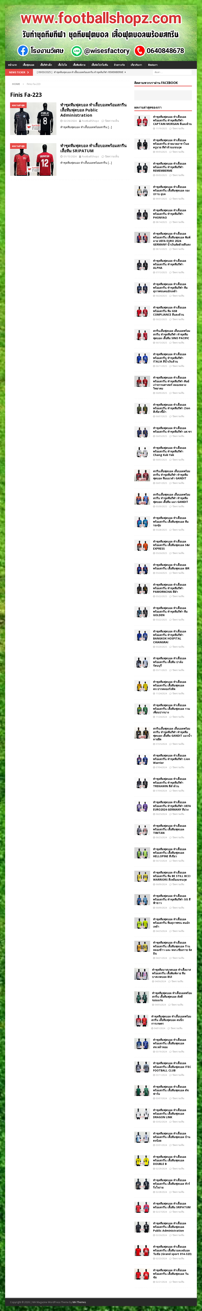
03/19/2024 (161, 1051)
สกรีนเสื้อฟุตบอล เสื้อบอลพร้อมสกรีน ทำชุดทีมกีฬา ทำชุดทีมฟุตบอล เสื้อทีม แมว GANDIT (171, 498)
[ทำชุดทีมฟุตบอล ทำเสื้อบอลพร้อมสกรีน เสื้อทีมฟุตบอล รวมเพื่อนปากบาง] (142, 708)
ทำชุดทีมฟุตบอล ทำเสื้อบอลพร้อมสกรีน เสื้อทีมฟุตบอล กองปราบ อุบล (171, 190)
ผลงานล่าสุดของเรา (148, 107)
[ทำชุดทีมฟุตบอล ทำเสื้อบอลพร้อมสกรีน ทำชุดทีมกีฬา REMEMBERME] (142, 167)
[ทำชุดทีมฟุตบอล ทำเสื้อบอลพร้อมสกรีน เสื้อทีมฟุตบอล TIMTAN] (142, 829)
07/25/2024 (161, 743)
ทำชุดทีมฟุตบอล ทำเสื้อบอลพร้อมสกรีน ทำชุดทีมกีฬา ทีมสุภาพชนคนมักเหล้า (170, 287)
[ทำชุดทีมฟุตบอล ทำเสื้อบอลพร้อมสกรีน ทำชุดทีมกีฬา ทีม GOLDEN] (142, 611)
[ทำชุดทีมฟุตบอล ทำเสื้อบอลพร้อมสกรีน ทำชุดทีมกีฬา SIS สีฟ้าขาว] (142, 899)
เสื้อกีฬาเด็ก (46, 65)
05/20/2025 (161, 646)
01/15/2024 (70, 156)
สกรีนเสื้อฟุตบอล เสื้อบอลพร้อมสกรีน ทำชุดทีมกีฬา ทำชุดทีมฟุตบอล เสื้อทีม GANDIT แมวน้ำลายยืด (172, 734)
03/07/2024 (161, 1098)
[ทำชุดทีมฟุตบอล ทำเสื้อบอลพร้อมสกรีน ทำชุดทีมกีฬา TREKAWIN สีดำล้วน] (142, 782)
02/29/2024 (161, 1168)
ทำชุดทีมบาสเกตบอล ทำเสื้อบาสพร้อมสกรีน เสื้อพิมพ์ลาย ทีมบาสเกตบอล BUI (171, 973)
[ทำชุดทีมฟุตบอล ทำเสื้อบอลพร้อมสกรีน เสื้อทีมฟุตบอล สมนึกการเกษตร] (141, 1021)
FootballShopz (90, 121)
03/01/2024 (161, 1145)
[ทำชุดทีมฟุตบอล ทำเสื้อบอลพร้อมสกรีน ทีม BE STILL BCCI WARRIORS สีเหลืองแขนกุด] (142, 876)
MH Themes (79, 1302)
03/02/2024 (161, 1121)
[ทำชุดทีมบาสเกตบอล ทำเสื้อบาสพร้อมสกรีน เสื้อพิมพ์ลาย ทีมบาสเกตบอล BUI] (141, 974)
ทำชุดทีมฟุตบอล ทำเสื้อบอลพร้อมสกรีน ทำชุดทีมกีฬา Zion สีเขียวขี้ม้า (171, 408)
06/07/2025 (161, 416)
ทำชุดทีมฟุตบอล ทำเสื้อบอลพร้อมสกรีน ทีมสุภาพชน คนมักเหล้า (171, 922)
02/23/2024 (161, 1258)
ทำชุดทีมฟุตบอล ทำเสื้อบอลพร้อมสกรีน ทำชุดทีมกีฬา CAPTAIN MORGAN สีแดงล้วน (172, 120)
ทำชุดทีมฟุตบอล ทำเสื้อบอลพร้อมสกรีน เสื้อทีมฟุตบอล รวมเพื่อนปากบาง (171, 708)
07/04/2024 (161, 767)
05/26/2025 (161, 553)
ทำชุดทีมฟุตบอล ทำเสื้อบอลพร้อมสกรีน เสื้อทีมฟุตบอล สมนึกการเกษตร (171, 1019)
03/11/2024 (161, 1074)
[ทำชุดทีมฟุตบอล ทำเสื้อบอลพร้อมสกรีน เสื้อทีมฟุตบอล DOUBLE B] (142, 1160)
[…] (110, 127)
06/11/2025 (161, 365)
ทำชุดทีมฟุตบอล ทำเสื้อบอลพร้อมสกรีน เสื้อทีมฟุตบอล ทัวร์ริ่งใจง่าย (171, 1183)
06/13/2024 (161, 860)
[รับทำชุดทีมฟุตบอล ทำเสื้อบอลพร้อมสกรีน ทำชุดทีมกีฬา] (101, 59)
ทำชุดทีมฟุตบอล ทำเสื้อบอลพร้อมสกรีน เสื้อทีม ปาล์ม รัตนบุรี (169, 661)
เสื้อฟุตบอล (28, 65)
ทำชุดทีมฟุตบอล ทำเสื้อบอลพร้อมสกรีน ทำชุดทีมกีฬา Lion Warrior (171, 758)
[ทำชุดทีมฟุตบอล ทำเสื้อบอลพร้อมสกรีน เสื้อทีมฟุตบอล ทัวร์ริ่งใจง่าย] (142, 1183)
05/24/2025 (161, 572)
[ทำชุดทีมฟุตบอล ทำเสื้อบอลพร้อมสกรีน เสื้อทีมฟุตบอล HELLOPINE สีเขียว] (142, 852)
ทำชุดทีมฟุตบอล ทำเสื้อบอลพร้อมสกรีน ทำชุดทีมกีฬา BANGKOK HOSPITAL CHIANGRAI (169, 636)
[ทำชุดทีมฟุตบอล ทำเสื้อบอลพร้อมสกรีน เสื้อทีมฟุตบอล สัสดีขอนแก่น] (141, 997)
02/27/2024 (161, 1211)
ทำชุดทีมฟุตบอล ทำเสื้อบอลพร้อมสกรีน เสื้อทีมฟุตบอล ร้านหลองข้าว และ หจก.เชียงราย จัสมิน (172, 948)
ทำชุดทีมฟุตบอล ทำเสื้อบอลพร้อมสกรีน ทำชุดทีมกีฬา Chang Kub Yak (169, 451)
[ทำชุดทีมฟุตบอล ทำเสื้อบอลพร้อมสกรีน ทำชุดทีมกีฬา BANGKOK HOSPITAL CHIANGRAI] (142, 635)
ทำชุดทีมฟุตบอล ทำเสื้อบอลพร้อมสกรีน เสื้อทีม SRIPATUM (93, 148)
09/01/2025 (161, 198)
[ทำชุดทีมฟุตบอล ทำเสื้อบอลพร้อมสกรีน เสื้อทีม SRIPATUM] (142, 1207)
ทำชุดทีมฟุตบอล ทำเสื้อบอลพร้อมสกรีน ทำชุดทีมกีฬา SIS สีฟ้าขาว (172, 899)
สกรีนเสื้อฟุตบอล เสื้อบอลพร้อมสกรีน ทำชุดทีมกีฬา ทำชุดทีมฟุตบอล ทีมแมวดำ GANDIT (171, 474)
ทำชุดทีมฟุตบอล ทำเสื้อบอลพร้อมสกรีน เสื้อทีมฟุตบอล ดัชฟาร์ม (171, 1090)
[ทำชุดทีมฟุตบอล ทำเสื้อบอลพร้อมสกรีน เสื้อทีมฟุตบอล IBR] (142, 568)
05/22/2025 (161, 596)
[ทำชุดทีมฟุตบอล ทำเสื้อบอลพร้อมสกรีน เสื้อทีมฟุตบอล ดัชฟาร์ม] (142, 1090)
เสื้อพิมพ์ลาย (79, 65)
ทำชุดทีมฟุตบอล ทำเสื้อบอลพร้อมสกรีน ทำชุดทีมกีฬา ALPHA (169, 264)
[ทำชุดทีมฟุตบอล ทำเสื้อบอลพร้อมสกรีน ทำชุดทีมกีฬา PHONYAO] (142, 214)
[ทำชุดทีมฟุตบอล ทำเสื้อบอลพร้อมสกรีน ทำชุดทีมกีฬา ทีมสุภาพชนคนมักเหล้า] (142, 287)
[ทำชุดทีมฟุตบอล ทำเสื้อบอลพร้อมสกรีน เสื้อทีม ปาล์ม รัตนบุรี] (142, 662)
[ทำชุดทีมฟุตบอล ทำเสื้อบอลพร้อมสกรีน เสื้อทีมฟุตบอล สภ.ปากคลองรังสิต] (142, 685)
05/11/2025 (161, 670)
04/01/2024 (159, 1028)
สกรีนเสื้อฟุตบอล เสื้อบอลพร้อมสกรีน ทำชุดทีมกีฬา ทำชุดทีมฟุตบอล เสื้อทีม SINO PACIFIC (171, 334)
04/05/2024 (160, 1004)
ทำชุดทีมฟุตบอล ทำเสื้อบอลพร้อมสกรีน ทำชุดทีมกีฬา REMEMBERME (169, 167)
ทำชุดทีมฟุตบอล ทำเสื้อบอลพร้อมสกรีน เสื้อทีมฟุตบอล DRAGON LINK (169, 1113)
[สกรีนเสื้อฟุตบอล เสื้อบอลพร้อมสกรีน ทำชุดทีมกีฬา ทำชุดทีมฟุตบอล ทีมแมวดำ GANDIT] (142, 475)
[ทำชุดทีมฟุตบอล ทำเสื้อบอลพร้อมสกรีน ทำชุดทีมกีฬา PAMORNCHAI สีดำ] (142, 588)
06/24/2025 (161, 295)
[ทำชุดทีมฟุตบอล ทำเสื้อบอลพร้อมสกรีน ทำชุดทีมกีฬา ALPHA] (142, 264)
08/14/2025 (161, 222)
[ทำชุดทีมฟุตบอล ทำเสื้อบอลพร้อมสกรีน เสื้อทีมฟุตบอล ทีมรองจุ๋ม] (142, 521)
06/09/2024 (161, 884)
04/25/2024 (161, 930)
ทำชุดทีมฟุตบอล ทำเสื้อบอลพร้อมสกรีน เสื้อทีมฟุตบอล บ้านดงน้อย (171, 1136)
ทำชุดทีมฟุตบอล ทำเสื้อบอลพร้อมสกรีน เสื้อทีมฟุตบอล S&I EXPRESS (171, 544)
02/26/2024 (70, 121)
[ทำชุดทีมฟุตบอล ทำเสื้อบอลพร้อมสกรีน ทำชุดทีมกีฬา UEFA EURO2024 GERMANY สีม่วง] (142, 806)
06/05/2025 (161, 436)
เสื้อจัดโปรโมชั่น (100, 65)
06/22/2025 (161, 319)
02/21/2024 (161, 1281)
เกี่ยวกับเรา (136, 65)
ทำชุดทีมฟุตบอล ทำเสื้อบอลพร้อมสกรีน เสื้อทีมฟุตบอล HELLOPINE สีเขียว (169, 852)
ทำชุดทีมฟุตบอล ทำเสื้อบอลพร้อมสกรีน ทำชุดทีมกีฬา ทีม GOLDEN (170, 611)
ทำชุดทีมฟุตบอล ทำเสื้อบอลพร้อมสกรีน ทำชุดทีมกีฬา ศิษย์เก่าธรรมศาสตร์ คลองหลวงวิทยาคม (171, 383)
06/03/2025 (161, 459)
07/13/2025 (161, 272)
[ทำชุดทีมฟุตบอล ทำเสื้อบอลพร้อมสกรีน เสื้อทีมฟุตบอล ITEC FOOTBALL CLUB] (142, 1066)
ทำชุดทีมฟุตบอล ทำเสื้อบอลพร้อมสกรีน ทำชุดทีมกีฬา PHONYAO (169, 213)
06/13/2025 (161, 342)
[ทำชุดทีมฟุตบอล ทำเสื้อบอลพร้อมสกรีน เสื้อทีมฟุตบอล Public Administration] (142, 1227)
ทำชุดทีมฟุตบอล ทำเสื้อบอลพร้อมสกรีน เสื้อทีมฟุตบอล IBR (171, 566)
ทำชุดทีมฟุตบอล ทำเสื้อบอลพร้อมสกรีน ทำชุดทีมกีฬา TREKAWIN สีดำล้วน (169, 782)
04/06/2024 (160, 981)
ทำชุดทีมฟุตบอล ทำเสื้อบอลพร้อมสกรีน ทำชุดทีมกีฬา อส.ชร (172, 429)
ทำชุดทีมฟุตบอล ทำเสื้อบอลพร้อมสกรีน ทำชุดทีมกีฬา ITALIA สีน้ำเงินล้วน (169, 357)
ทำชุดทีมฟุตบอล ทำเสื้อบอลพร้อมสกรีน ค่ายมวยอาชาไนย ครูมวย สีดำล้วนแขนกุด (171, 143)
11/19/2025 (161, 128)
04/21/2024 (161, 957)
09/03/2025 (161, 175)
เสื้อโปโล (62, 65)
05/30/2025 (161, 506)
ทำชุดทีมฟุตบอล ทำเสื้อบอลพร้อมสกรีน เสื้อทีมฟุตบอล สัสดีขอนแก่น (172, 996)
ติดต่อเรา (153, 65)
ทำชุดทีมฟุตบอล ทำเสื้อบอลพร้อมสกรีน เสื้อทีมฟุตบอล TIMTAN (169, 829)
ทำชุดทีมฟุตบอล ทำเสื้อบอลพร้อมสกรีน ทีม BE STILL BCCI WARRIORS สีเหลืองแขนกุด (171, 876)
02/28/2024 (161, 1191)
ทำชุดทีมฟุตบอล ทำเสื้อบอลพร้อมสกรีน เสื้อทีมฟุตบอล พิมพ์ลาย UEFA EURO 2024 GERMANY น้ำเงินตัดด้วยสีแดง (172, 239)
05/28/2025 (161, 529)
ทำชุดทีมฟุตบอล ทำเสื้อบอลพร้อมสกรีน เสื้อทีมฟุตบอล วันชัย (171, 1273)
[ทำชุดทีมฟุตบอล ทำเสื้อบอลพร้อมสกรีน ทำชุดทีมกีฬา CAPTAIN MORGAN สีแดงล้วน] (142, 120)
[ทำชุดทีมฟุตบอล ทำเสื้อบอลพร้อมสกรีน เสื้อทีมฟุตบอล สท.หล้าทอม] (142, 1043)
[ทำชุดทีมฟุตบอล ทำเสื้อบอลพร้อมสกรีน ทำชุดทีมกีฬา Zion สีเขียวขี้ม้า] (142, 408)
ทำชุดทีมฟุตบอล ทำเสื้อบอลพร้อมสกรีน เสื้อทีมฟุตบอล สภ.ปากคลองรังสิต (169, 685)
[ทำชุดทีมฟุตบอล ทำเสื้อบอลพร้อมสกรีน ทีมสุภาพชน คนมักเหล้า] (142, 923)
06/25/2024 (161, 813)
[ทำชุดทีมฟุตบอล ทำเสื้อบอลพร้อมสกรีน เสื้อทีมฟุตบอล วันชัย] (142, 1274)
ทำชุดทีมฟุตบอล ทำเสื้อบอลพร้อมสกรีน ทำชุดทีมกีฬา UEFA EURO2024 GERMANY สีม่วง (172, 805)
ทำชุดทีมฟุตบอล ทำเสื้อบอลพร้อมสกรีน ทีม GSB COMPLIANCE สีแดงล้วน (169, 310)
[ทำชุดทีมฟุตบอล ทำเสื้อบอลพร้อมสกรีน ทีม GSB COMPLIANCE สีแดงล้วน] (142, 311)
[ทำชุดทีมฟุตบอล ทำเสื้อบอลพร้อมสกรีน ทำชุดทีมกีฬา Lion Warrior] (142, 759)
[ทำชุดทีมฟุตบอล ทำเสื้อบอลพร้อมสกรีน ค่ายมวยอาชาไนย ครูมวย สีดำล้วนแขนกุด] (142, 143)
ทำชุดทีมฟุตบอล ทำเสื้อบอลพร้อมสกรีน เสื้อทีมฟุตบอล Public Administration (93, 110)
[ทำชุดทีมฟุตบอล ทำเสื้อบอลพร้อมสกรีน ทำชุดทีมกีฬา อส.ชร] (142, 431)
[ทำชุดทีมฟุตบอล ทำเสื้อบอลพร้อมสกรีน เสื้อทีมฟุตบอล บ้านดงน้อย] (142, 1137)
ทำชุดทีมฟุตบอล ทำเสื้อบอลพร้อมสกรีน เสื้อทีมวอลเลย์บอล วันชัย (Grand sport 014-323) (172, 1250)
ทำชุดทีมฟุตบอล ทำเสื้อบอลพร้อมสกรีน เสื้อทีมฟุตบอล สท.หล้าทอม (169, 1043)
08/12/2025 (161, 248)
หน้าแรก (12, 65)
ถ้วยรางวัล (119, 65)
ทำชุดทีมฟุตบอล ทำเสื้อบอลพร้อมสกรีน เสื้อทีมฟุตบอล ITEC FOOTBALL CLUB (172, 1066)
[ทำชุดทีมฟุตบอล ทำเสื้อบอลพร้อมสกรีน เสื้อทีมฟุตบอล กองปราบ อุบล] (142, 190)
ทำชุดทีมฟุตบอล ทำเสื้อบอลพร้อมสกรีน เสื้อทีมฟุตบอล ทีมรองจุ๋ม (171, 521)
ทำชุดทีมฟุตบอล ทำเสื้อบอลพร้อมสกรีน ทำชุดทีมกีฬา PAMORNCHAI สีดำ (169, 588)
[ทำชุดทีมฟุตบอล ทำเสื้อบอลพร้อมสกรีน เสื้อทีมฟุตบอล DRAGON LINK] (142, 1113)
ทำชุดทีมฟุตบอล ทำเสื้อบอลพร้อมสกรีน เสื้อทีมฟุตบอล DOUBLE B (169, 1160)
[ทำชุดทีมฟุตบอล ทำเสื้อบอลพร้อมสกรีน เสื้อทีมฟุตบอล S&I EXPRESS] (142, 545)
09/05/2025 (161, 151)
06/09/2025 (161, 392)
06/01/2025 (161, 482)
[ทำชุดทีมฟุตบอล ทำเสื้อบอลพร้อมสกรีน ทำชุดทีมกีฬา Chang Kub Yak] (142, 451)
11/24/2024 (161, 693)
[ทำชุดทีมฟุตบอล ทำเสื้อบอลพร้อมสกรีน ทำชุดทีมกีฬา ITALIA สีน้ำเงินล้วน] (142, 357)
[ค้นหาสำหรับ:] (172, 72)
